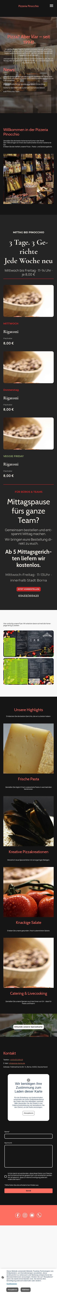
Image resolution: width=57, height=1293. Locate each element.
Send (28, 1191)
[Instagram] (24, 1215)
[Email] (32, 1215)
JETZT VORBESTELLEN (28, 589)
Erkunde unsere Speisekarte (29, 1027)
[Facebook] (17, 1215)
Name (7, 1132)
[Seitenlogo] (28, 9)
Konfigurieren (12, 1284)
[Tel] (39, 1215)
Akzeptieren (28, 1113)
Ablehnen (25, 1290)
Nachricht (8, 1143)
